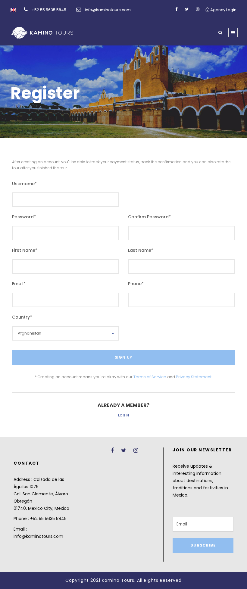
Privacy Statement (193, 377)
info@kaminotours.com (108, 10)
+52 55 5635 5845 (49, 10)
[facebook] (176, 9)
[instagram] (197, 9)
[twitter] (187, 9)
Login (123, 415)
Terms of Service (149, 377)
